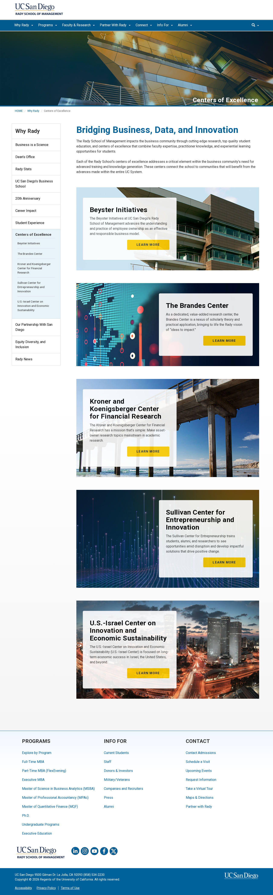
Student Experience (29, 223)
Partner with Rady (199, 807)
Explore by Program (36, 753)
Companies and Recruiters (123, 789)
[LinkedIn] (75, 851)
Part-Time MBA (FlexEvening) (44, 771)
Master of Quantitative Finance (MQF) (50, 807)
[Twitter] (113, 851)
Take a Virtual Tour (199, 789)
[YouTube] (94, 851)
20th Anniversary (27, 198)
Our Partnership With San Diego (33, 327)
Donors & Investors (118, 771)
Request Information (201, 780)
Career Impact (25, 211)
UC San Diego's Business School (34, 183)
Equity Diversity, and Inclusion (30, 344)
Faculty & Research (76, 25)
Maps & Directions (199, 798)
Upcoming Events (199, 771)
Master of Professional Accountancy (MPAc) (55, 798)
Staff (107, 762)
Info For (163, 25)
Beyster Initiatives (28, 243)
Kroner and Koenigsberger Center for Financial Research (34, 268)
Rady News (23, 359)
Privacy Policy (46, 888)
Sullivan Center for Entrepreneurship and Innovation (31, 287)
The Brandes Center (29, 253)
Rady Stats (23, 169)
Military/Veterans (117, 780)
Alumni (183, 25)
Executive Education (37, 833)
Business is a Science (31, 145)
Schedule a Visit (198, 762)
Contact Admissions (201, 753)
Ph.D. (25, 816)
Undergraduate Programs (40, 824)
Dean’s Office (25, 157)
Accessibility (23, 888)
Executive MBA (33, 780)
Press (108, 798)
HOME (19, 110)
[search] (255, 25)
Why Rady (22, 25)
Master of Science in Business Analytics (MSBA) (58, 789)
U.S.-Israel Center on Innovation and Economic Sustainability (33, 306)
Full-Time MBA (33, 762)
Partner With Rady (113, 25)
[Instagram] (85, 851)
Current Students (116, 753)
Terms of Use (70, 888)
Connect (142, 25)
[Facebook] (104, 851)
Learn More (148, 245)
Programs (46, 25)
